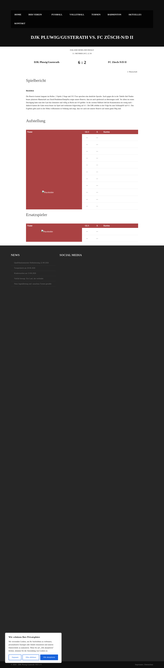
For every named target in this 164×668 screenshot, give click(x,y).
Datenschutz (148, 665)
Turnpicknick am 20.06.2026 (24, 268)
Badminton (114, 14)
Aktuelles (134, 14)
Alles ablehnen (30, 657)
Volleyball (77, 14)
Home (17, 14)
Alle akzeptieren (49, 657)
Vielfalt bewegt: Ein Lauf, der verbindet (28, 279)
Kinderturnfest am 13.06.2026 (25, 273)
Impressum (139, 665)
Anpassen (15, 657)
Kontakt (19, 23)
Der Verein (35, 14)
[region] (33, 648)
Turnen (95, 14)
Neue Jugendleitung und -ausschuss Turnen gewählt (32, 284)
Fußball (57, 14)
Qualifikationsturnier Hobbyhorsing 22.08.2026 (31, 263)
